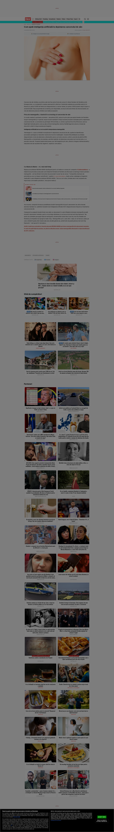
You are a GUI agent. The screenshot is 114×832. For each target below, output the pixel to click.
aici (11, 825)
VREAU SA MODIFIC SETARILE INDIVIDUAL (101, 821)
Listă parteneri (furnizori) (56, 820)
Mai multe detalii (16, 816)
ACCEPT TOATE (102, 817)
